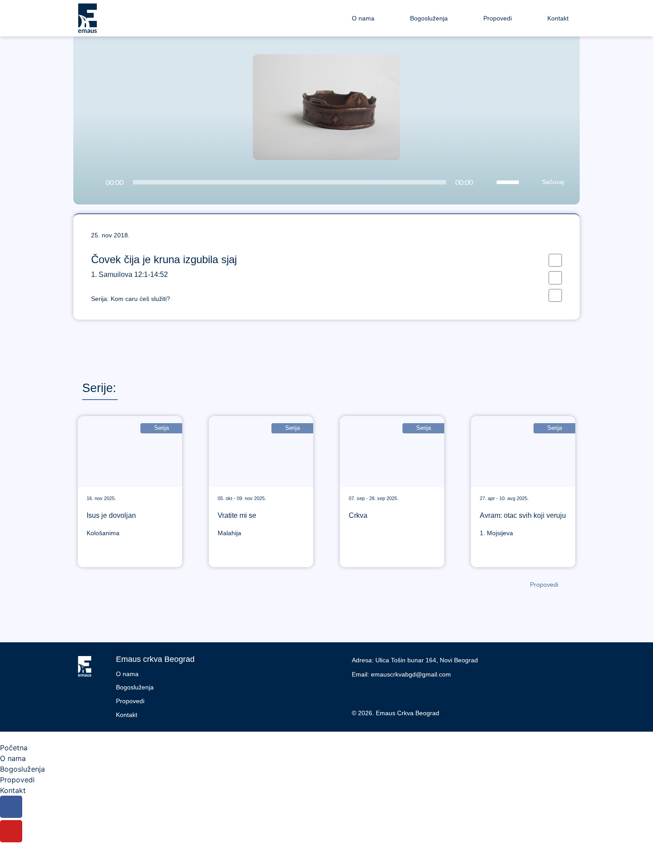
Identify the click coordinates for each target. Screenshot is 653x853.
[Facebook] (361, 693)
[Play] (91, 182)
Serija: (130, 298)
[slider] (509, 181)
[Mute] (487, 182)
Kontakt (558, 18)
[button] (555, 260)
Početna (14, 747)
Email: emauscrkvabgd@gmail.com (401, 674)
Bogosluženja (429, 18)
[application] (302, 182)
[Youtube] (381, 693)
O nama (363, 18)
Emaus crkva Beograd (155, 659)
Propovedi (497, 18)
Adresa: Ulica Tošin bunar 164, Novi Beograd (415, 660)
